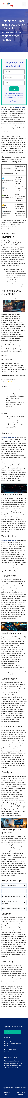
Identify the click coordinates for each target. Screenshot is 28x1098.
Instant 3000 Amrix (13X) (9, 437)
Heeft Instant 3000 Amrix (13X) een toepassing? (10, 902)
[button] (20, 4)
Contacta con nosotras (12, 1032)
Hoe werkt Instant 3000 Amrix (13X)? (11, 890)
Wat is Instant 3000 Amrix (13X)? (10, 885)
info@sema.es (10, 1051)
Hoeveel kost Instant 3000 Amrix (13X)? (12, 908)
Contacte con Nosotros (6, 1093)
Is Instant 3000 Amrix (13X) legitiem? (11, 896)
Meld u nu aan (14, 88)
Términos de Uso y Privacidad (20, 1093)
